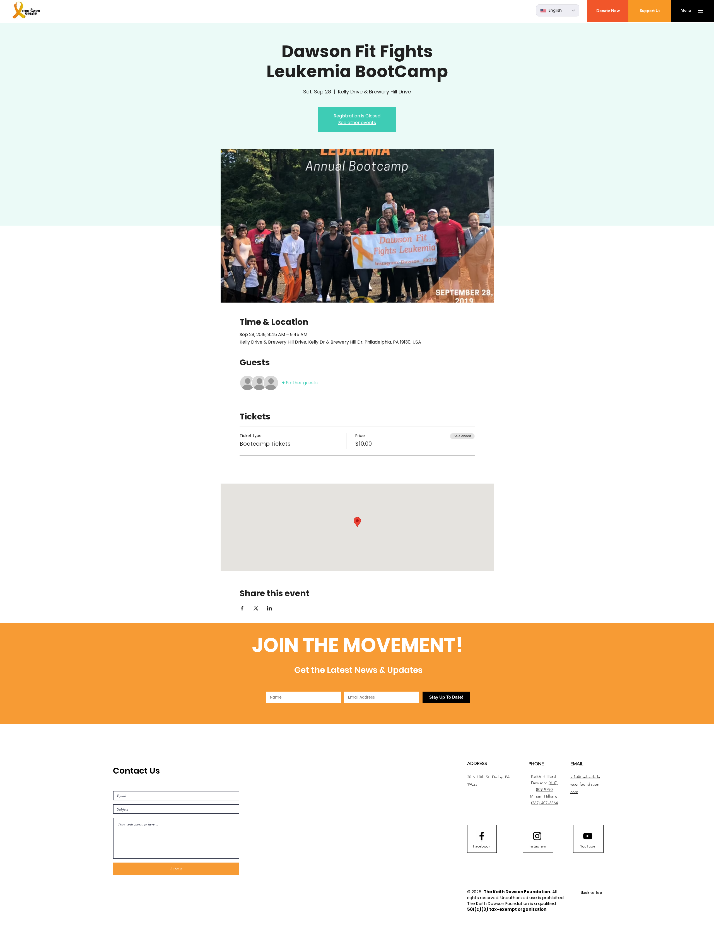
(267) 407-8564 (544, 802)
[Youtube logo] (587, 836)
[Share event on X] (256, 608)
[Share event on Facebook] (242, 608)
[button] (686, 10)
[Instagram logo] (537, 836)
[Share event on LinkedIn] (269, 608)
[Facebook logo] (481, 836)
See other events (357, 122)
